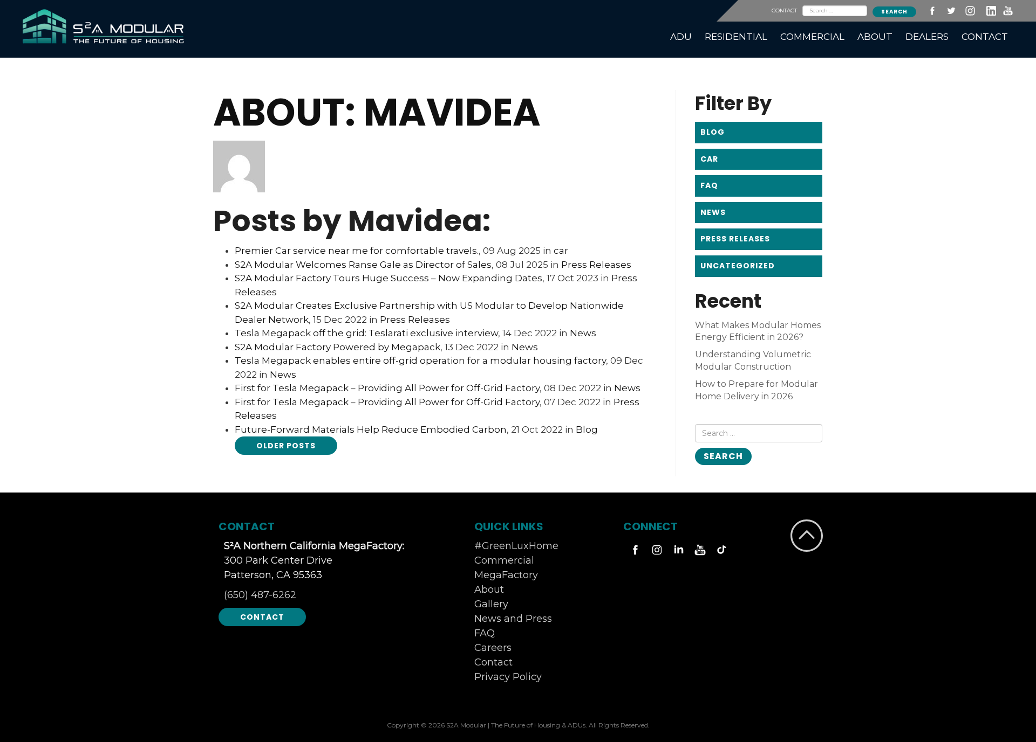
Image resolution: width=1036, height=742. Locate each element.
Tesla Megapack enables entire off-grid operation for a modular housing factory (420, 360)
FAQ (709, 185)
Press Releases (596, 264)
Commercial (504, 560)
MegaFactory (506, 575)
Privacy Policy (508, 677)
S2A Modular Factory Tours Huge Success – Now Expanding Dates (388, 278)
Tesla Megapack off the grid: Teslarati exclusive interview (366, 333)
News (583, 333)
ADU (681, 36)
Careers (493, 648)
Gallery (491, 604)
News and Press (513, 619)
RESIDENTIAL (736, 36)
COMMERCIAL (812, 36)
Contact (262, 617)
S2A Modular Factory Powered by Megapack (337, 347)
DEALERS (927, 36)
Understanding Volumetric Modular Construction (753, 360)
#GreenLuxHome (516, 546)
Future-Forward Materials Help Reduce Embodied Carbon (371, 429)
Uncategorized (737, 265)
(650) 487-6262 (260, 595)
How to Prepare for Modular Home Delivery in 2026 (756, 390)
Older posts (286, 445)
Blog (587, 429)
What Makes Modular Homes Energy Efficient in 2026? (758, 331)
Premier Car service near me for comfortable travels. (357, 250)
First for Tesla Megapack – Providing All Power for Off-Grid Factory (387, 388)
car (561, 250)
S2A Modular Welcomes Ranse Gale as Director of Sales (363, 264)
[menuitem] (681, 37)
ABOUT (874, 36)
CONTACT (784, 10)
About (489, 589)
